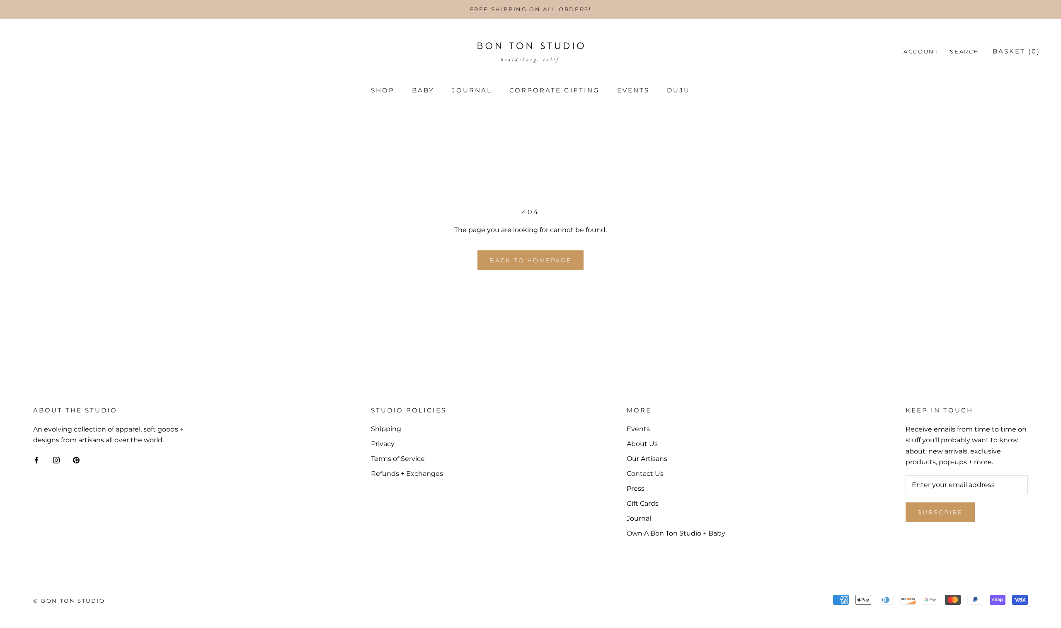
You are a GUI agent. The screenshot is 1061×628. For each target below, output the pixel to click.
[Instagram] (56, 459)
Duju (678, 90)
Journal (472, 90)
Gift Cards (643, 503)
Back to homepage (530, 260)
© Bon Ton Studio (69, 600)
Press (635, 488)
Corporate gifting (554, 90)
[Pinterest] (76, 459)
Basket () (1016, 51)
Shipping (386, 429)
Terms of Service (398, 459)
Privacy (383, 444)
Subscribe (940, 512)
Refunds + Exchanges (407, 474)
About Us (642, 444)
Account (921, 51)
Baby (423, 90)
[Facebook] (36, 459)
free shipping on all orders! (530, 9)
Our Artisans (647, 459)
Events (633, 90)
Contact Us (645, 474)
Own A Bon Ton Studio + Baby (676, 533)
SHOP (383, 90)
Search (964, 51)
